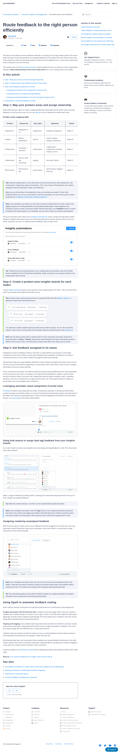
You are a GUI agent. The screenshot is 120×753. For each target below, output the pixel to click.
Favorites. (68, 330)
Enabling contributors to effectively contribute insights (24, 670)
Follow (74, 37)
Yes (9, 690)
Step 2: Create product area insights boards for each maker (26, 83)
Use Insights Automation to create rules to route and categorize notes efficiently (33, 667)
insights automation (38, 217)
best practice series (27, 67)
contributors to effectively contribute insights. (30, 197)
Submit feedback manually (90, 27)
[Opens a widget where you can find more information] (111, 749)
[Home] (9, 3)
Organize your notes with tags (15, 674)
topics (65, 298)
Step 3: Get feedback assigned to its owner (20, 87)
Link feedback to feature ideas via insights (96, 34)
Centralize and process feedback (60, 14)
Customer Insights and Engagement (34, 14)
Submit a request (103, 3)
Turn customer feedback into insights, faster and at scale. (30, 657)
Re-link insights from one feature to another (96, 37)
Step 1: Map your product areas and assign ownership (24, 80)
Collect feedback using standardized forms (96, 30)
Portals (5, 391)
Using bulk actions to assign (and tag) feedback (23, 94)
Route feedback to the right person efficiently (97, 41)
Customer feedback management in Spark (20, 677)
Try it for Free (77, 3)
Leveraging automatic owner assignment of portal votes (27, 90)
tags (37, 112)
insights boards (13, 290)
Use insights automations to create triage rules (97, 45)
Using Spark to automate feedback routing (20, 101)
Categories (89, 3)
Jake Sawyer (12, 36)
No (17, 690)
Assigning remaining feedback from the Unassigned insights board (30, 97)
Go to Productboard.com (61, 3)
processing (15, 398)
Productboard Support (11, 14)
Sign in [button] (114, 3)
